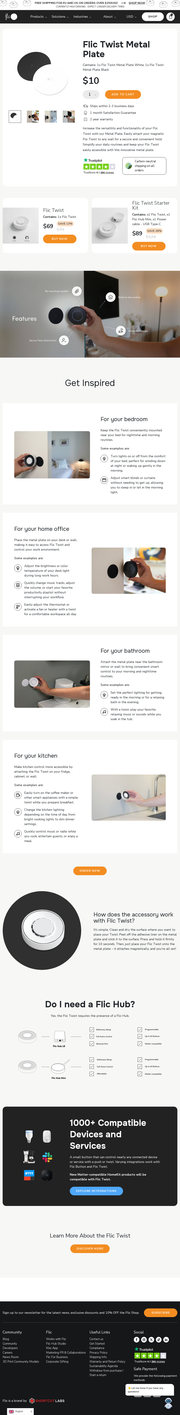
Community (10, 1344)
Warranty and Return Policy (107, 1362)
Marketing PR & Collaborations (66, 1353)
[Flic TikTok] (159, 1339)
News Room (11, 1357)
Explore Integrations (96, 1191)
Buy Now (60, 239)
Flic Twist (53, 210)
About (108, 16)
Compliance (96, 1348)
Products (37, 16)
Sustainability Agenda (103, 1366)
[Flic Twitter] (151, 1339)
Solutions (58, 16)
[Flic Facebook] (136, 1339)
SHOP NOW (137, 3)
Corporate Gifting (57, 1362)
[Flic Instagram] (144, 1339)
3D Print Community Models (21, 1362)
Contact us (96, 1339)
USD (130, 16)
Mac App (52, 1348)
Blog (6, 1339)
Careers (7, 1353)
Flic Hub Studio (56, 1344)
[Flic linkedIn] (166, 1339)
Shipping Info (98, 1357)
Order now (90, 871)
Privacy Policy (98, 1353)
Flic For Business (57, 1357)
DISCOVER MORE (90, 1249)
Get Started (97, 1344)
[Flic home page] (11, 16)
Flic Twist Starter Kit (150, 205)
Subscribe (161, 1313)
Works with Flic (56, 1339)
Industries (80, 16)
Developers (10, 1348)
